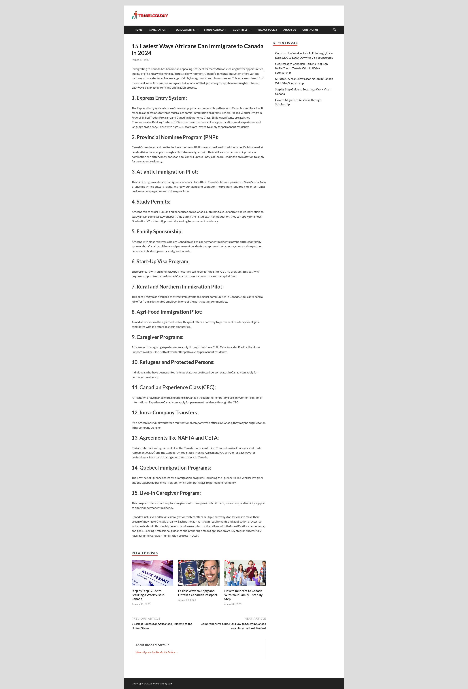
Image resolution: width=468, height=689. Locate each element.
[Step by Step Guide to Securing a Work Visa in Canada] (152, 574)
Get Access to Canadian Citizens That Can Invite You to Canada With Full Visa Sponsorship (301, 68)
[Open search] (334, 30)
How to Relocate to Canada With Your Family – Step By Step (243, 595)
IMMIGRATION (157, 29)
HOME (138, 29)
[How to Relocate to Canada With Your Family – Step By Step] (245, 574)
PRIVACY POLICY (267, 29)
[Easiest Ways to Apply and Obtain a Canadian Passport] (199, 574)
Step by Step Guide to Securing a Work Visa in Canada (148, 595)
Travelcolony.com (163, 683)
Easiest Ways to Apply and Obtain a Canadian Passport (197, 593)
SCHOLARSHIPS (185, 29)
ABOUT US (289, 29)
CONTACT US (310, 29)
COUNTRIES (240, 29)
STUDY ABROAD (214, 29)
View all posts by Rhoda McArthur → (157, 652)
